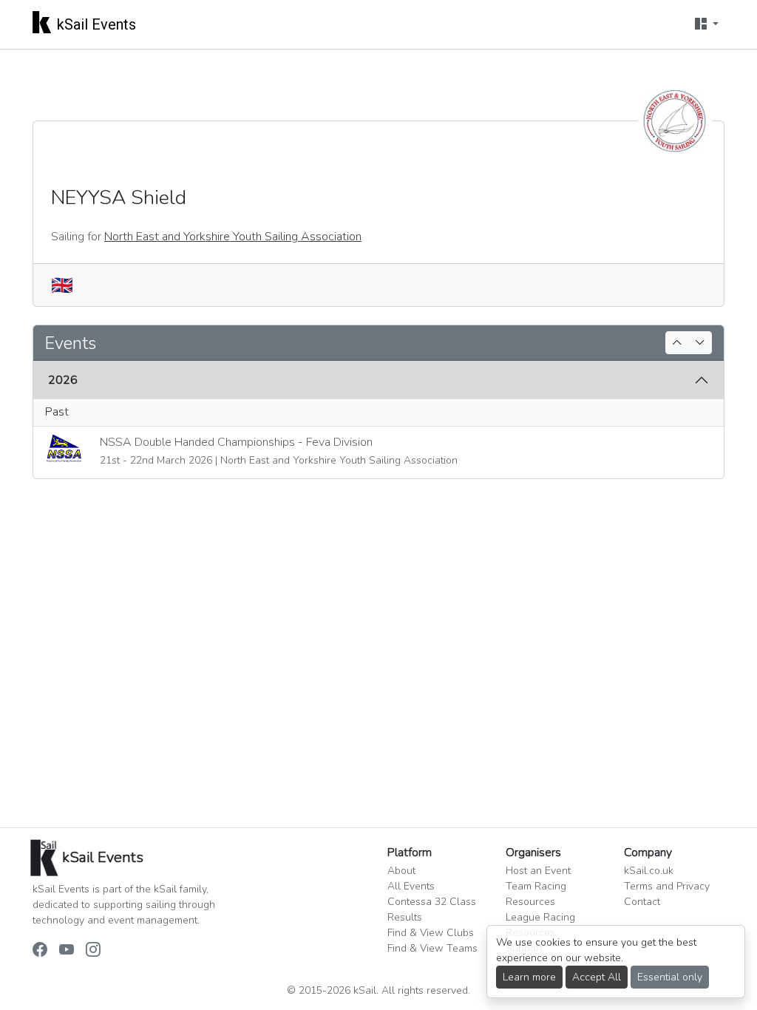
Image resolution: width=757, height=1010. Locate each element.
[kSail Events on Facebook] (40, 951)
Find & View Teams (432, 948)
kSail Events (96, 24)
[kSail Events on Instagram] (93, 951)
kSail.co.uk (648, 871)
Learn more (529, 977)
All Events (411, 886)
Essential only (669, 977)
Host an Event (538, 871)
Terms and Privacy (667, 886)
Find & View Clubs (430, 933)
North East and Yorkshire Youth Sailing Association (232, 236)
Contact (642, 902)
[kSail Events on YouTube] (66, 951)
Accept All (596, 977)
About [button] (401, 871)
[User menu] (706, 24)
